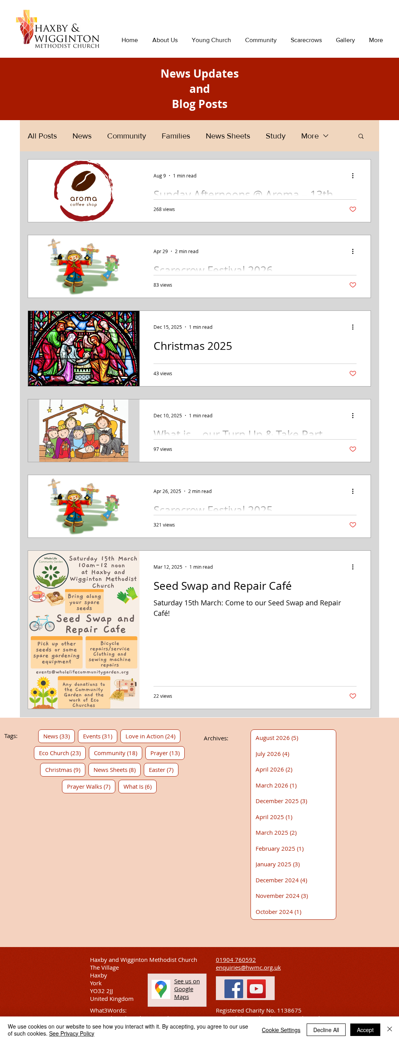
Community (126, 135)
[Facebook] (233, 988)
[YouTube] (256, 988)
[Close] (389, 1030)
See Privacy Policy (71, 1033)
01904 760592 (236, 959)
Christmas (65, 769)
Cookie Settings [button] (281, 1030)
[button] (361, 137)
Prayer (167, 753)
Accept (365, 1030)
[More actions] (355, 175)
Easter (163, 769)
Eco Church (62, 753)
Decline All (326, 1030)
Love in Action (152, 736)
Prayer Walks (91, 786)
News (82, 135)
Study (276, 135)
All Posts (42, 135)
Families (176, 135)
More (310, 135)
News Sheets (228, 135)
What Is (140, 786)
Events (100, 736)
